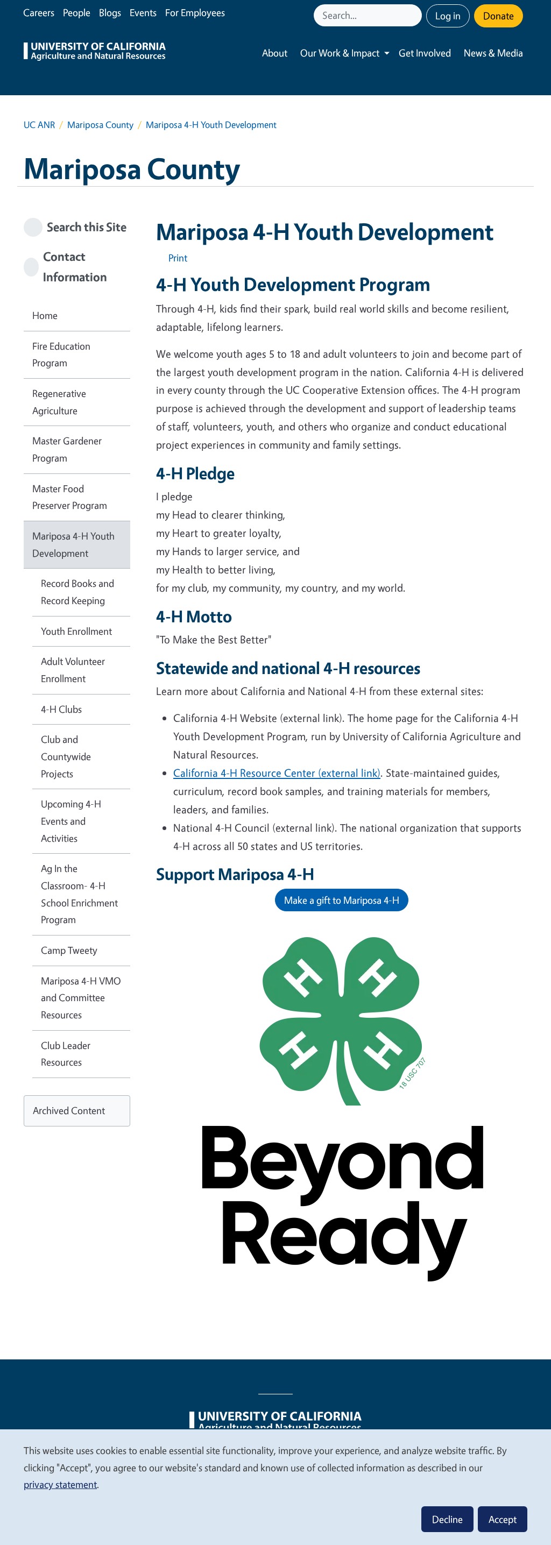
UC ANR (39, 124)
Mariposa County (100, 124)
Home (45, 315)
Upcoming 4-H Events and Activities (71, 820)
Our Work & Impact (339, 52)
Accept (503, 1519)
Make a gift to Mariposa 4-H (341, 900)
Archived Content (69, 1110)
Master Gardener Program (67, 449)
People (76, 12)
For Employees (195, 12)
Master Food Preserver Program (69, 497)
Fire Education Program (61, 354)
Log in (448, 15)
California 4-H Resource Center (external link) (276, 772)
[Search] (415, 15)
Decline (447, 1519)
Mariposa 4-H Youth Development (73, 544)
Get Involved (425, 52)
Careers (38, 12)
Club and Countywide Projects (66, 756)
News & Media (493, 52)
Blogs (110, 12)
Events (143, 12)
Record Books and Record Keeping (77, 592)
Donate (498, 15)
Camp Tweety (69, 950)
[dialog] (275, 1486)
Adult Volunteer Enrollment (73, 670)
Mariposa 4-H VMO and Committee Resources (81, 997)
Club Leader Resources (65, 1054)
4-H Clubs (61, 709)
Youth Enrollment (76, 631)
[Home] (95, 52)
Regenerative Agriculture (59, 402)
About (274, 52)
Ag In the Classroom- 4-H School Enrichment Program (79, 894)
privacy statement (60, 1484)
